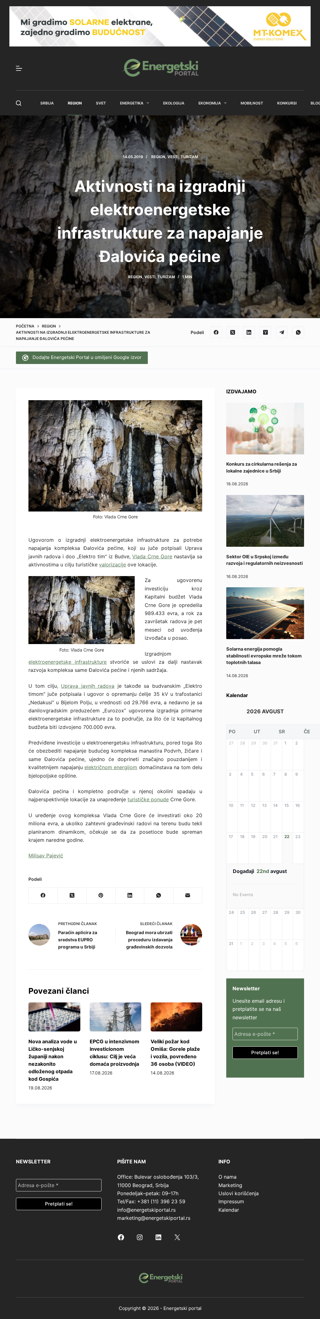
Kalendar (228, 1210)
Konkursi (287, 103)
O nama (227, 1177)
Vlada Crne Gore (152, 556)
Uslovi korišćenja (238, 1193)
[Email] (187, 896)
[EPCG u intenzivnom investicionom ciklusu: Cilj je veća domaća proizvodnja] (115, 1016)
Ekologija (173, 103)
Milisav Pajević (45, 855)
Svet (101, 103)
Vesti (173, 156)
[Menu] (19, 68)
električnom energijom (110, 767)
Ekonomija (209, 103)
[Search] (18, 103)
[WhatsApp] (298, 332)
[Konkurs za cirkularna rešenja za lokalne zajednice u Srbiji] (265, 428)
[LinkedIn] (249, 332)
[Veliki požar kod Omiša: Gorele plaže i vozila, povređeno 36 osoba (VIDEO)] (176, 1016)
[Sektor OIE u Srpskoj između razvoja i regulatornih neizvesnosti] (265, 521)
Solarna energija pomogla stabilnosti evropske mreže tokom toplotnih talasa (264, 656)
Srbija (47, 103)
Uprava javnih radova (87, 686)
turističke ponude (148, 799)
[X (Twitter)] (232, 332)
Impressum (231, 1201)
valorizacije (112, 564)
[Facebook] (216, 332)
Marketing (230, 1185)
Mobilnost (252, 103)
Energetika (131, 103)
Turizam (189, 156)
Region (75, 103)
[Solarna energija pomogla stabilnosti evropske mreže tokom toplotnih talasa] (265, 613)
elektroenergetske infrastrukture (67, 662)
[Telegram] (282, 332)
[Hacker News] (265, 332)
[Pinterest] (101, 896)
